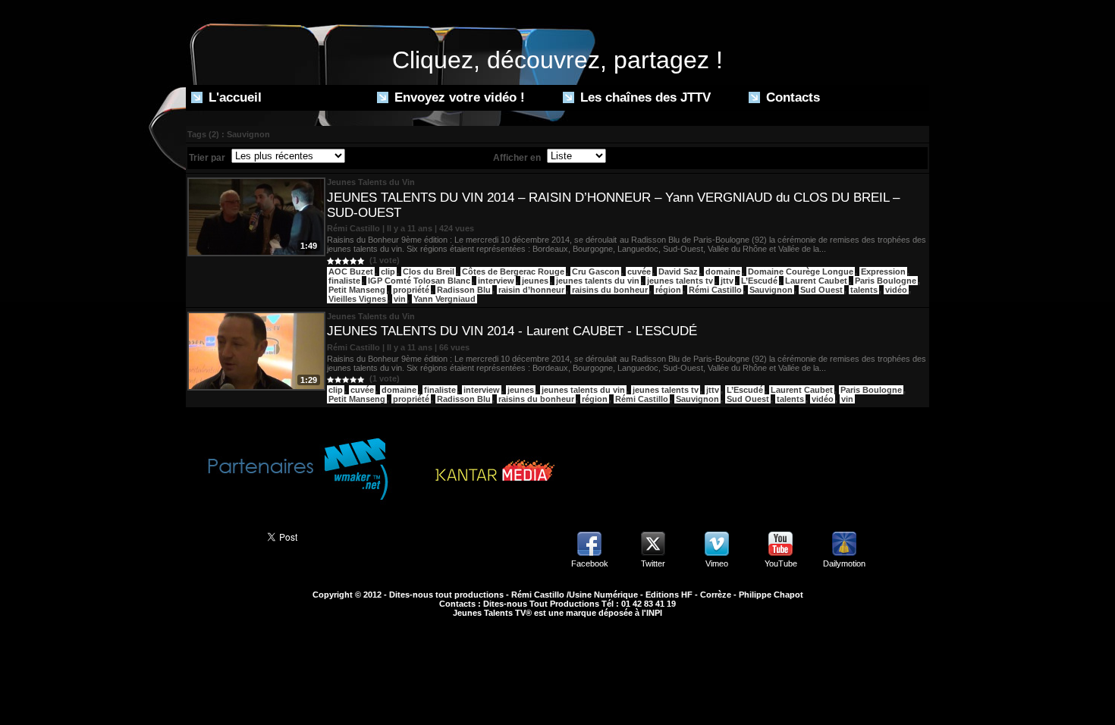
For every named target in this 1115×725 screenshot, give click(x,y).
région (668, 289)
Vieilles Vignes (357, 298)
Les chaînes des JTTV (643, 97)
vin (400, 298)
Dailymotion (844, 563)
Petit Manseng (356, 289)
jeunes (535, 280)
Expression (883, 271)
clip (388, 271)
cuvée (639, 271)
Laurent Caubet (816, 280)
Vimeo (716, 563)
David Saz (678, 271)
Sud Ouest (821, 289)
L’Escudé (759, 280)
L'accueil (233, 97)
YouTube (781, 563)
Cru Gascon (596, 271)
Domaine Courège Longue (800, 271)
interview (496, 280)
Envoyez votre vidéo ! (458, 97)
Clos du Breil (428, 271)
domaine (722, 271)
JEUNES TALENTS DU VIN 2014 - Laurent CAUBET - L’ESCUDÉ (512, 331)
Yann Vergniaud (444, 298)
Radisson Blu (464, 289)
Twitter (653, 563)
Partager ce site (219, 535)
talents (864, 289)
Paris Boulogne (885, 280)
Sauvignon (771, 289)
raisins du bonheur (610, 289)
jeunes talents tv (680, 280)
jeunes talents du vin (597, 280)
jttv (727, 280)
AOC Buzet (350, 271)
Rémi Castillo (715, 289)
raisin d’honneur (531, 289)
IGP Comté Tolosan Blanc (419, 280)
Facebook (589, 563)
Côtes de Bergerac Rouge (513, 271)
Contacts (791, 97)
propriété (411, 289)
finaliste (344, 280)
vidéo (896, 289)
